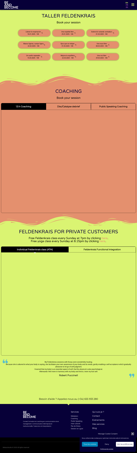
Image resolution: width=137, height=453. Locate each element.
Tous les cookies (90, 444)
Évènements (98, 420)
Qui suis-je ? (98, 412)
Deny (107, 444)
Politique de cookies (106, 449)
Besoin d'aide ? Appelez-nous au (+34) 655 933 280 (68, 399)
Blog (94, 428)
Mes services (98, 424)
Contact (96, 416)
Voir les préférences (125, 444)
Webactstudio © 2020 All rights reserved (16, 447)
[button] (133, 434)
